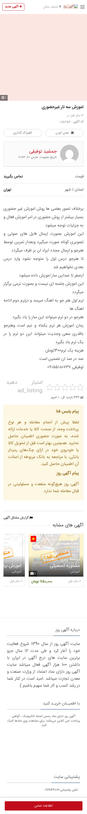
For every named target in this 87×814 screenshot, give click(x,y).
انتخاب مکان (51, 6)
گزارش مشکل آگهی (16, 518)
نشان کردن (62, 132)
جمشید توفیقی (43, 151)
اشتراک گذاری (22, 133)
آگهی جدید (12, 6)
